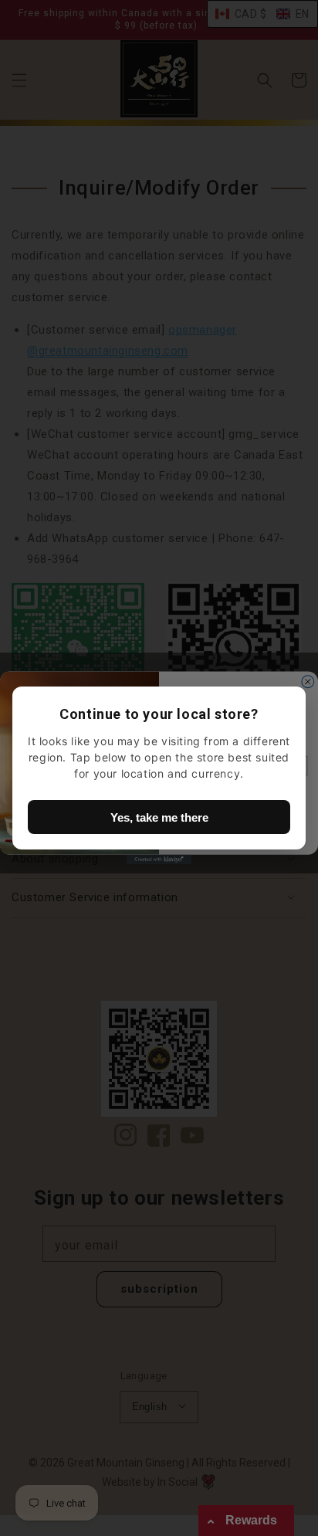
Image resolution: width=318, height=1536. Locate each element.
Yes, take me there (159, 817)
